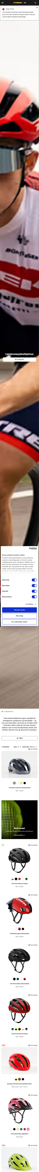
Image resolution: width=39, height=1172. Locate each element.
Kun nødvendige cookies (19, 622)
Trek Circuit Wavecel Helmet (19, 883)
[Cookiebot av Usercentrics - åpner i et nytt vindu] (29, 548)
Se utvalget (19, 359)
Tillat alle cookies (19, 610)
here (24, 17)
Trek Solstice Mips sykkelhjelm (19, 1134)
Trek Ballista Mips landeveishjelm (19, 933)
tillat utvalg (19, 616)
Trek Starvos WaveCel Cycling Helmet (19, 787)
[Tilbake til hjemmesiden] (2, 711)
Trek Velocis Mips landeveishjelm (19, 983)
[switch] (34, 585)
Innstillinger (29, 604)
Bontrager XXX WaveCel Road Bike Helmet (19, 1084)
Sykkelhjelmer (8, 711)
